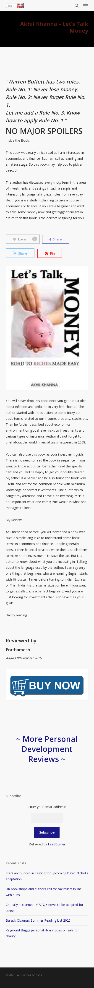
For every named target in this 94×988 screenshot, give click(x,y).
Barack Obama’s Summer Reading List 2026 (38, 920)
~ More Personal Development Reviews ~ (47, 749)
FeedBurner (56, 844)
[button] (85, 5)
